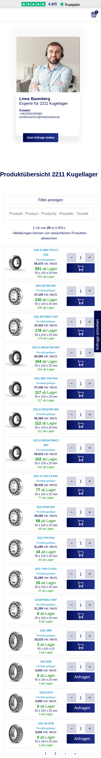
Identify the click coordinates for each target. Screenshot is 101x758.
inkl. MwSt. (46, 263)
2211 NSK (46, 661)
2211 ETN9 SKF (46, 507)
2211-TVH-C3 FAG (46, 568)
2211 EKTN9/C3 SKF (46, 316)
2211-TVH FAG (46, 537)
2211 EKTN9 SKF (46, 285)
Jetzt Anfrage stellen (40, 137)
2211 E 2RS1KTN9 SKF (46, 347)
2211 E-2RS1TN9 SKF (46, 409)
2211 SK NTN (46, 723)
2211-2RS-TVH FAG (46, 378)
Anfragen (82, 677)
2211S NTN (46, 692)
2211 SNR (46, 630)
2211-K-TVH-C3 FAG (46, 476)
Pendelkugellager (46, 259)
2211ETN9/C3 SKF (46, 599)
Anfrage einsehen (97, 331)
